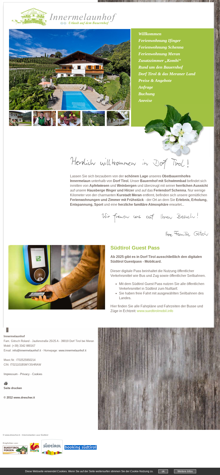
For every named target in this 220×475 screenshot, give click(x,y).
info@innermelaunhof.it (26, 350)
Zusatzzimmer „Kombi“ (159, 60)
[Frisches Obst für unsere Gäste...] (69, 125)
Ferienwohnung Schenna (160, 47)
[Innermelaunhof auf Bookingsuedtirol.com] (80, 448)
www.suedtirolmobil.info (155, 311)
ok (163, 471)
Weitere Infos (185, 471)
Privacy (25, 374)
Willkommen (149, 33)
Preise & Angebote (155, 80)
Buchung (146, 93)
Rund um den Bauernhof (160, 67)
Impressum (11, 374)
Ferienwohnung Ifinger (159, 40)
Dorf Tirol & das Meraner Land (166, 73)
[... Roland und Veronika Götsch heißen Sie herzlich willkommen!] (44, 125)
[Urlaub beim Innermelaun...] (20, 125)
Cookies (37, 374)
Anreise (145, 100)
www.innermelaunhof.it (72, 350)
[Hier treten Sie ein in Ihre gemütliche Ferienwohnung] (118, 125)
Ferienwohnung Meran (159, 53)
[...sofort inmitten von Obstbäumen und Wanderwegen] (93, 125)
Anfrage (145, 87)
